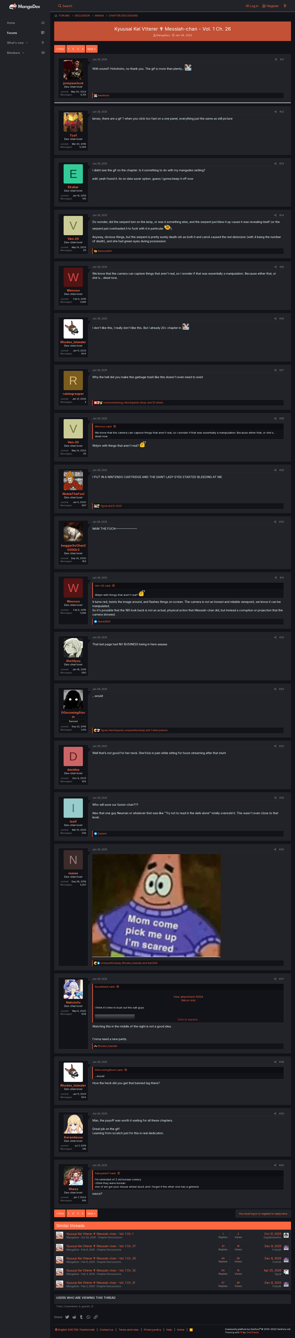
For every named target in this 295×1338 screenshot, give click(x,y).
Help (169, 1329)
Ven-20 (73, 239)
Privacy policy (152, 1329)
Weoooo (73, 290)
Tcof (73, 135)
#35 (281, 797)
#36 (281, 849)
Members (13, 52)
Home (11, 23)
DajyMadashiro (272, 1237)
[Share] (276, 59)
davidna (73, 770)
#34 (281, 746)
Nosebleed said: (105, 986)
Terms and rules (129, 1329)
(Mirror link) (188, 1000)
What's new (15, 42)
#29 (281, 470)
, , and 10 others (133, 402)
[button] (27, 43)
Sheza (73, 1189)
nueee (73, 873)
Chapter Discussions (110, 1237)
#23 (281, 163)
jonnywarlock (73, 83)
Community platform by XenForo (258, 1329)
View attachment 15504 (188, 996)
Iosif (73, 821)
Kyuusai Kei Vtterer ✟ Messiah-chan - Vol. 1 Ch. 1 (99, 1234)
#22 (282, 111)
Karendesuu (73, 1137)
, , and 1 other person (134, 730)
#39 (281, 1113)
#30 (281, 521)
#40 (281, 1165)
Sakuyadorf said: (105, 1173)
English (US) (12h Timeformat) (76, 1329)
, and (129, 963)
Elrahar (73, 187)
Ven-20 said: (103, 585)
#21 (282, 59)
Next (90, 48)
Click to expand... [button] (188, 1019)
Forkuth (277, 1249)
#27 (281, 370)
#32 (281, 637)
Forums (12, 33)
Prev (61, 48)
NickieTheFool (73, 494)
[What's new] (285, 6)
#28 (281, 418)
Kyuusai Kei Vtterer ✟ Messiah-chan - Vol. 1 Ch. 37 (101, 1246)
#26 (281, 318)
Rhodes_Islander (73, 342)
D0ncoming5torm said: (109, 1069)
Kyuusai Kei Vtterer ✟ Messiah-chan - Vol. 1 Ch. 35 (101, 1258)
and (111, 505)
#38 (281, 1061)
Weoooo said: (103, 426)
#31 (282, 577)
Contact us (106, 1329)
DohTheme (253, 1332)
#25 (282, 266)
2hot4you (73, 661)
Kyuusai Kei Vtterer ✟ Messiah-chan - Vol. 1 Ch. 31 (100, 1283)
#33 (281, 689)
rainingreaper (73, 394)
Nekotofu (73, 1002)
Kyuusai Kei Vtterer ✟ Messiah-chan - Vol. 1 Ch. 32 (101, 1270)
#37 (281, 978)
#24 (281, 215)
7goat (278, 1273)
